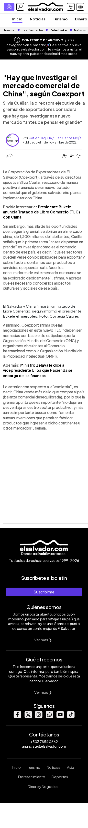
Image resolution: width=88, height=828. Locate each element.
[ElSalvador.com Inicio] (45, 6)
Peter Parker (59, 30)
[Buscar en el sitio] (20, 7)
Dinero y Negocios (43, 786)
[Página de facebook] (17, 717)
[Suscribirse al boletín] (9, 7)
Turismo (60, 19)
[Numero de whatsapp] (49, 717)
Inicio (17, 19)
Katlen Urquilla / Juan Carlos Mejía (55, 138)
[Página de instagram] (39, 717)
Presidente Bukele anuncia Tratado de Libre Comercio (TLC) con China (41, 212)
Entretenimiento (31, 777)
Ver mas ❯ (43, 639)
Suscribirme (44, 591)
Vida (70, 767)
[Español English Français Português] (80, 7)
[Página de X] (28, 717)
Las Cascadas (33, 30)
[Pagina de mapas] (71, 7)
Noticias (37, 19)
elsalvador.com (34, 49)
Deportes (60, 777)
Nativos (80, 30)
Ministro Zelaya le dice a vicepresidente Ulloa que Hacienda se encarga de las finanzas (37, 370)
